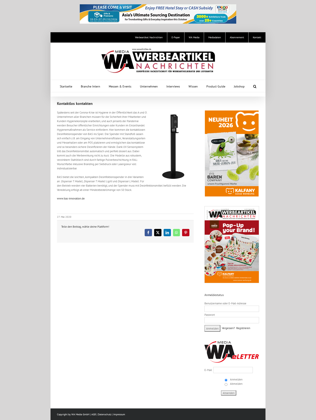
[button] (255, 86)
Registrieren (243, 328)
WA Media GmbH (80, 414)
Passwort (209, 315)
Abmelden (235, 384)
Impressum (119, 414)
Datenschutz (104, 414)
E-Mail (208, 370)
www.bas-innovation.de (71, 198)
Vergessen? (228, 328)
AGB (93, 414)
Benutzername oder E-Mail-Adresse (225, 303)
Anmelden (235, 379)
